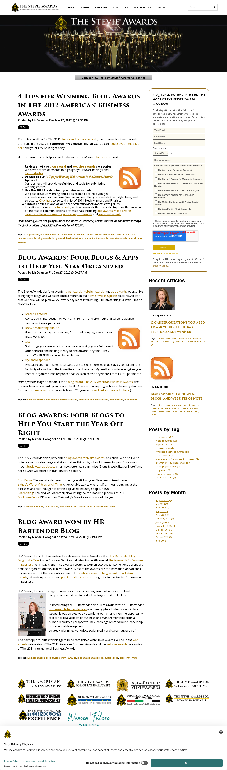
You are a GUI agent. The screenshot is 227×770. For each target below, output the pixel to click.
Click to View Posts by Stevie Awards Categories (113, 77)
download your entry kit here (110, 390)
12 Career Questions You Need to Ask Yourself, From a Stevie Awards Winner (178, 327)
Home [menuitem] (71, 7)
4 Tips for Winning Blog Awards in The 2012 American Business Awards (79, 105)
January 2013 (164, 522)
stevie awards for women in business (175, 411)
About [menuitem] (85, 7)
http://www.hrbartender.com (68, 609)
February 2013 (165, 518)
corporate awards (167, 473)
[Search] (215, 7)
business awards (39, 390)
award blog (97, 657)
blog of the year (128, 657)
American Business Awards (79, 139)
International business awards (165, 408)
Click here (45, 200)
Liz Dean (38, 120)
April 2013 (162, 515)
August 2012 (164, 537)
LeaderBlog (25, 493)
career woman (194, 341)
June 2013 (162, 507)
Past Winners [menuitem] (142, 7)
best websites (34, 173)
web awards (66, 506)
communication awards (95, 238)
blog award (58, 166)
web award (80, 506)
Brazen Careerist (36, 314)
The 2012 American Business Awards (108, 382)
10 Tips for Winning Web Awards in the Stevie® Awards (79, 177)
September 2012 (166, 533)
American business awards (93, 399)
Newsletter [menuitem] (120, 7)
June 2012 (162, 540)
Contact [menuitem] (162, 7)
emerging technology (168, 466)
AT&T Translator (166, 477)
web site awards (59, 207)
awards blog (111, 657)
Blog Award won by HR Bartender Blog (61, 526)
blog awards (103, 157)
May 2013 (162, 511)
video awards (123, 211)
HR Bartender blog (122, 556)
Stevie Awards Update (102, 296)
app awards (105, 211)
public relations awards (76, 577)
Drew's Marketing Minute (42, 328)
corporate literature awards (43, 214)
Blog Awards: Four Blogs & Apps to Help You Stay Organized (78, 262)
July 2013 (162, 504)
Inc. (184, 341)
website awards (84, 166)
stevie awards (68, 657)
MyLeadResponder (37, 360)
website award (95, 506)
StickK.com (25, 480)
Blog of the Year (28, 560)
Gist (27, 342)
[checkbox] (179, 192)
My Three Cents (28, 497)
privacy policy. (161, 265)
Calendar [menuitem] (101, 7)
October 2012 (164, 529)
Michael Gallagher (44, 439)
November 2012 (165, 526)
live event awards (109, 214)
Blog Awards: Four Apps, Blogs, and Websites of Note (177, 396)
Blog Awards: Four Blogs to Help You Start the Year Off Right (71, 424)
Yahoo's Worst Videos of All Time (40, 484)
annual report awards (77, 214)
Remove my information (165, 253)
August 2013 (164, 500)
